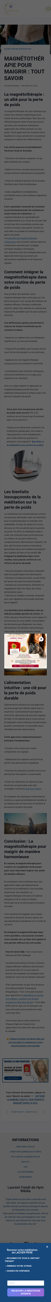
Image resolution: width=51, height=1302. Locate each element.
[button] (47, 1247)
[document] (25, 651)
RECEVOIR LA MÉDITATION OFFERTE (25, 1292)
